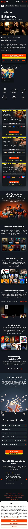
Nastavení (14, 526)
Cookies (15, 497)
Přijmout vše (14, 520)
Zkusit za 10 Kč (14, 389)
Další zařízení (23, 301)
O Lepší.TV (8, 493)
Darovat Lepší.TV (14, 499)
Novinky (15, 493)
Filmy (7, 5)
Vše (3, 5)
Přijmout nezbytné (14, 523)
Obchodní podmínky (8, 495)
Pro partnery (9, 497)
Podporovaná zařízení (19, 495)
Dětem (16, 5)
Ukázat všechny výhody (14, 368)
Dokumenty (23, 5)
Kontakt (20, 497)
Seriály (11, 5)
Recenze (20, 493)
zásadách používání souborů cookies (10, 517)
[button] (1, 479)
